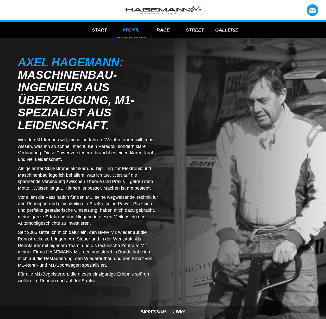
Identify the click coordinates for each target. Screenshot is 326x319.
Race (163, 30)
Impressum (153, 312)
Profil (131, 30)
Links (179, 312)
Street (195, 30)
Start (99, 30)
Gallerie (226, 30)
